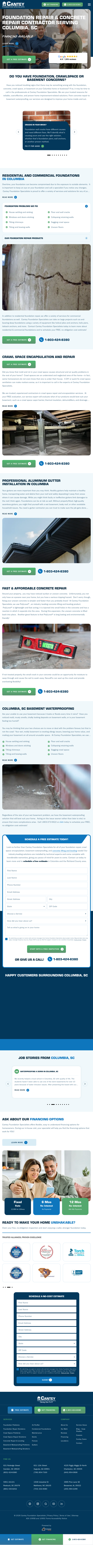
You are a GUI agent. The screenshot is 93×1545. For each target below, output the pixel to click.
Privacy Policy (52, 1515)
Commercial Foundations (41, 1429)
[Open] (89, 4)
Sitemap (75, 1515)
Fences (35, 1441)
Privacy (84, 940)
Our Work (64, 1429)
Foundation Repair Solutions (14, 1429)
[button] (18, 131)
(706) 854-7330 (40, 1472)
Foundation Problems (11, 1425)
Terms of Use (77, 940)
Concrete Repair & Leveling (13, 1441)
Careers (79, 1435)
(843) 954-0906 (70, 1472)
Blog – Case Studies (80, 1430)
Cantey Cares (81, 1439)
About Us (64, 1425)
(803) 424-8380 (10, 1472)
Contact (79, 1443)
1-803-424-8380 (74, 4)
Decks (34, 1437)
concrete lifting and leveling (64, 851)
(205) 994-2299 (70, 1489)
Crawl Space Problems (11, 1433)
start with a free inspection (44, 949)
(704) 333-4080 (40, 1489)
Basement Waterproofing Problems (16, 1445)
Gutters (34, 1445)
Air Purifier (36, 1425)
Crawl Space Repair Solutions (14, 1437)
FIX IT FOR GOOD (32, 146)
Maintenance (37, 1433)
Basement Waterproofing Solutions (16, 1449)
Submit (45, 1380)
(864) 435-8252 (10, 1489)
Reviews (64, 1433)
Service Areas (81, 1425)
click (62, 822)
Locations (64, 1441)
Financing (64, 1437)
